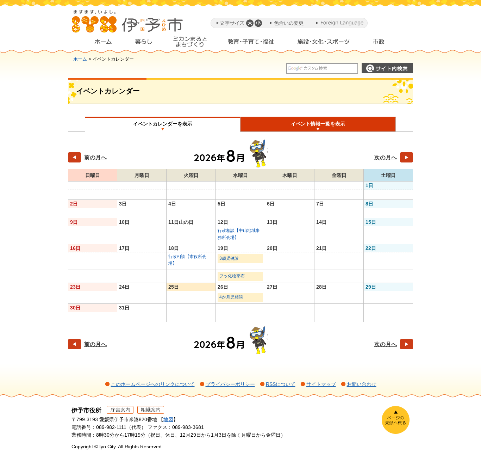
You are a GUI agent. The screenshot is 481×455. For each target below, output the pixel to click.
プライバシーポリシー (230, 384)
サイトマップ (321, 384)
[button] (249, 23)
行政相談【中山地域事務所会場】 (239, 234)
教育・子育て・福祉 (251, 43)
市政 (385, 43)
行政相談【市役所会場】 (187, 260)
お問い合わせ (361, 384)
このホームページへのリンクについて (153, 384)
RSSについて (280, 384)
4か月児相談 (231, 297)
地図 (168, 419)
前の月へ (95, 157)
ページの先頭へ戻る (396, 420)
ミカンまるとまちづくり (190, 43)
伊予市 (127, 24)
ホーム (97, 43)
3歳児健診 (229, 258)
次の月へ (385, 157)
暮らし (144, 43)
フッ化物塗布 (232, 275)
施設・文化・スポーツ (323, 43)
